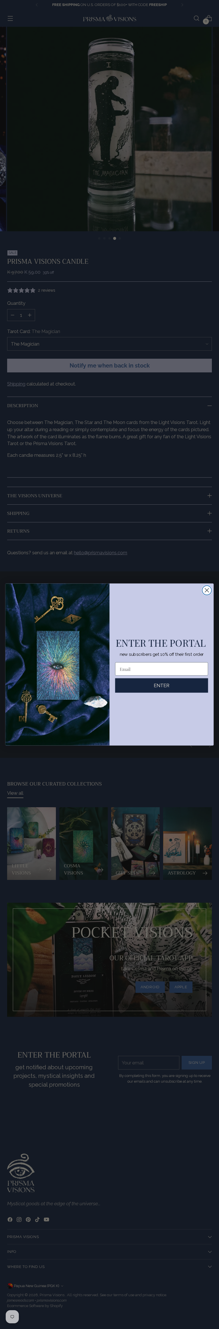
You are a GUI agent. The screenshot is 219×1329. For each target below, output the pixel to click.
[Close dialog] (207, 590)
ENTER (162, 685)
